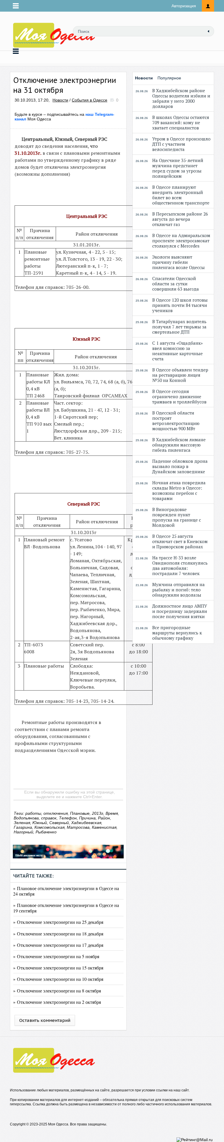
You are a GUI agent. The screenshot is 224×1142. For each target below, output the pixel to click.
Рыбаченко (46, 832)
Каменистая (104, 827)
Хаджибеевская (86, 822)
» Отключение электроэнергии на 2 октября (57, 1002)
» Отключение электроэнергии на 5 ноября (56, 956)
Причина (87, 818)
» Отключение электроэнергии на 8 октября (57, 991)
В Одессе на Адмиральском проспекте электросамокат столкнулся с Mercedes (181, 240)
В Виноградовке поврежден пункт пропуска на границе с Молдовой (176, 517)
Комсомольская (49, 827)
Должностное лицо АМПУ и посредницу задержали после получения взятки (179, 611)
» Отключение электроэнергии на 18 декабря (58, 934)
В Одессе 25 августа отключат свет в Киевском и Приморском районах (180, 541)
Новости (60, 100)
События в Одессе (89, 100)
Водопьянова (26, 818)
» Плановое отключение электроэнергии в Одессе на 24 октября (66, 891)
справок (49, 818)
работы (33, 813)
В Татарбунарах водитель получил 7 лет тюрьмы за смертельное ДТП (179, 327)
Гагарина (23, 827)
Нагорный (23, 832)
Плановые (80, 813)
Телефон (68, 818)
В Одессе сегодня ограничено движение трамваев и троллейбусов (179, 396)
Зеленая (22, 822)
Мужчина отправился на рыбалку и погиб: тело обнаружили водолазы (178, 589)
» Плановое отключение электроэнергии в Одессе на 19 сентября (66, 908)
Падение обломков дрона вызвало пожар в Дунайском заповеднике (180, 466)
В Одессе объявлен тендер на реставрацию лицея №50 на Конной (180, 375)
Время (112, 813)
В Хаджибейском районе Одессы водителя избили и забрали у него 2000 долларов (181, 98)
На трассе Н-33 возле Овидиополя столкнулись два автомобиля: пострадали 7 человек (180, 565)
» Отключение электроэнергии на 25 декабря (58, 922)
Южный (39, 822)
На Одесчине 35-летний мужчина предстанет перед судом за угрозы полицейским (177, 168)
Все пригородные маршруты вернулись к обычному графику (177, 633)
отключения (55, 813)
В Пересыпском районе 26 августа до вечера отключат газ (180, 219)
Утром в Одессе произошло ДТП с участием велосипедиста (181, 144)
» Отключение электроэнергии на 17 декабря (58, 945)
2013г (97, 813)
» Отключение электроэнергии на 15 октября (58, 968)
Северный (59, 822)
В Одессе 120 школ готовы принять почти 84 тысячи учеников (180, 305)
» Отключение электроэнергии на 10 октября (58, 979)
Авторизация (184, 5)
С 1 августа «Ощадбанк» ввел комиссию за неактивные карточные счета (177, 350)
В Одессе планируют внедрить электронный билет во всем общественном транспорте (180, 194)
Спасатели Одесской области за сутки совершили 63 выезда (175, 283)
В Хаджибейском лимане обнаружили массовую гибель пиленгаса (179, 445)
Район (104, 818)
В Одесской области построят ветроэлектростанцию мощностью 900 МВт (176, 420)
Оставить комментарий (44, 1020)
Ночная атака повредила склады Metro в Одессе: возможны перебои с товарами (179, 490)
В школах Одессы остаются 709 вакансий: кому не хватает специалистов (180, 122)
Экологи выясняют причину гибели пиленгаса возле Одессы (178, 262)
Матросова (78, 827)
